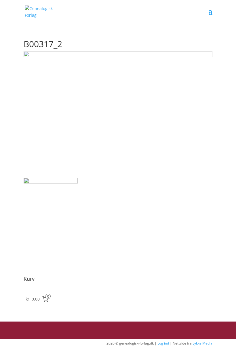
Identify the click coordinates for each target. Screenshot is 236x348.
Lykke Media (202, 343)
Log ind (163, 343)
